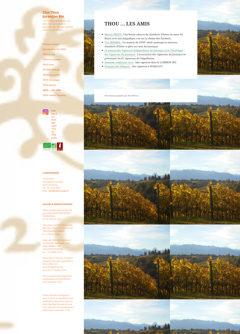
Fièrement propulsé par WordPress (121, 95)
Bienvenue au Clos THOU (54, 49)
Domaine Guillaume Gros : (119, 62)
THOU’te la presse (51, 74)
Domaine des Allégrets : (117, 66)
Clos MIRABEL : (113, 42)
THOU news (48, 64)
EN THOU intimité (51, 69)
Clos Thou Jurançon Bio (53, 14)
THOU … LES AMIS (52, 90)
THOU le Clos (49, 54)
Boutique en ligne (51, 44)
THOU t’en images (51, 80)
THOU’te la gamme (52, 59)
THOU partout (49, 85)
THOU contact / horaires (54, 95)
